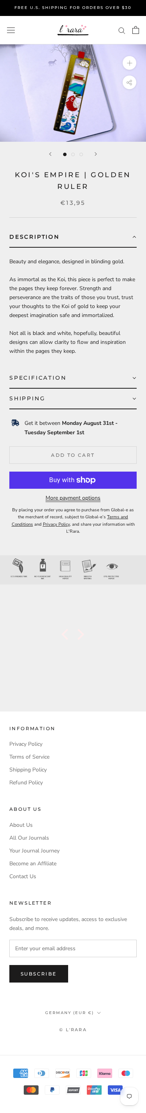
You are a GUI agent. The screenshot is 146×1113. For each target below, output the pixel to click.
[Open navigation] (11, 30)
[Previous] (50, 154)
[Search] (121, 30)
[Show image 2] (73, 154)
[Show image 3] (81, 154)
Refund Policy (26, 782)
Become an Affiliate (32, 863)
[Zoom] (129, 63)
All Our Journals (29, 838)
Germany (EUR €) (69, 1012)
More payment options (73, 498)
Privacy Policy (25, 744)
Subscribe (39, 974)
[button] (73, 237)
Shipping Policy (28, 769)
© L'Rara (73, 1029)
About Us (21, 825)
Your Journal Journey (34, 850)
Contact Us (22, 876)
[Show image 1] (65, 154)
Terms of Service (29, 757)
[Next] (96, 154)
